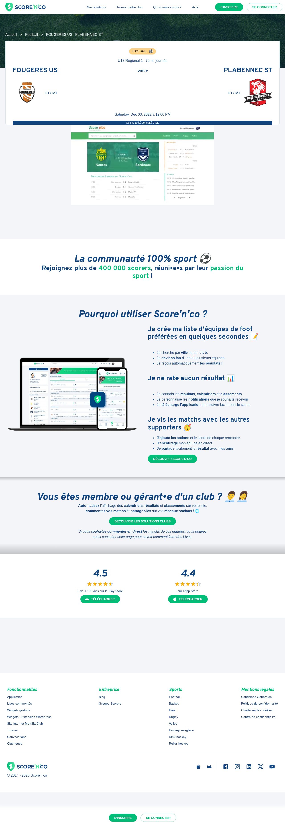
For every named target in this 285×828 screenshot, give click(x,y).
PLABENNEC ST (248, 71)
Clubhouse (14, 743)
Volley (173, 723)
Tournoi (12, 730)
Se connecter (264, 7)
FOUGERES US (35, 71)
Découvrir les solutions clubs (142, 521)
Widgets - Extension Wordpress (29, 717)
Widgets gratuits (18, 710)
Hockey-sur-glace (181, 730)
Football (31, 34)
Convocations (16, 737)
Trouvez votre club (129, 7)
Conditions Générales (256, 697)
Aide (195, 7)
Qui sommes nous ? (167, 7)
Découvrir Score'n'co (172, 459)
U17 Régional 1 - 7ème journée (142, 60)
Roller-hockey (178, 743)
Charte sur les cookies (257, 710)
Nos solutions (96, 7)
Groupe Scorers (110, 703)
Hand (173, 710)
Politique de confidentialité (259, 703)
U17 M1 (51, 93)
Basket (174, 703)
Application (14, 697)
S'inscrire (229, 7)
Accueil (11, 34)
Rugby (173, 717)
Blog (102, 697)
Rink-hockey (177, 737)
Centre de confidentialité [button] (258, 717)
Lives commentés (19, 703)
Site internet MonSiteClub (25, 723)
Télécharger (103, 599)
